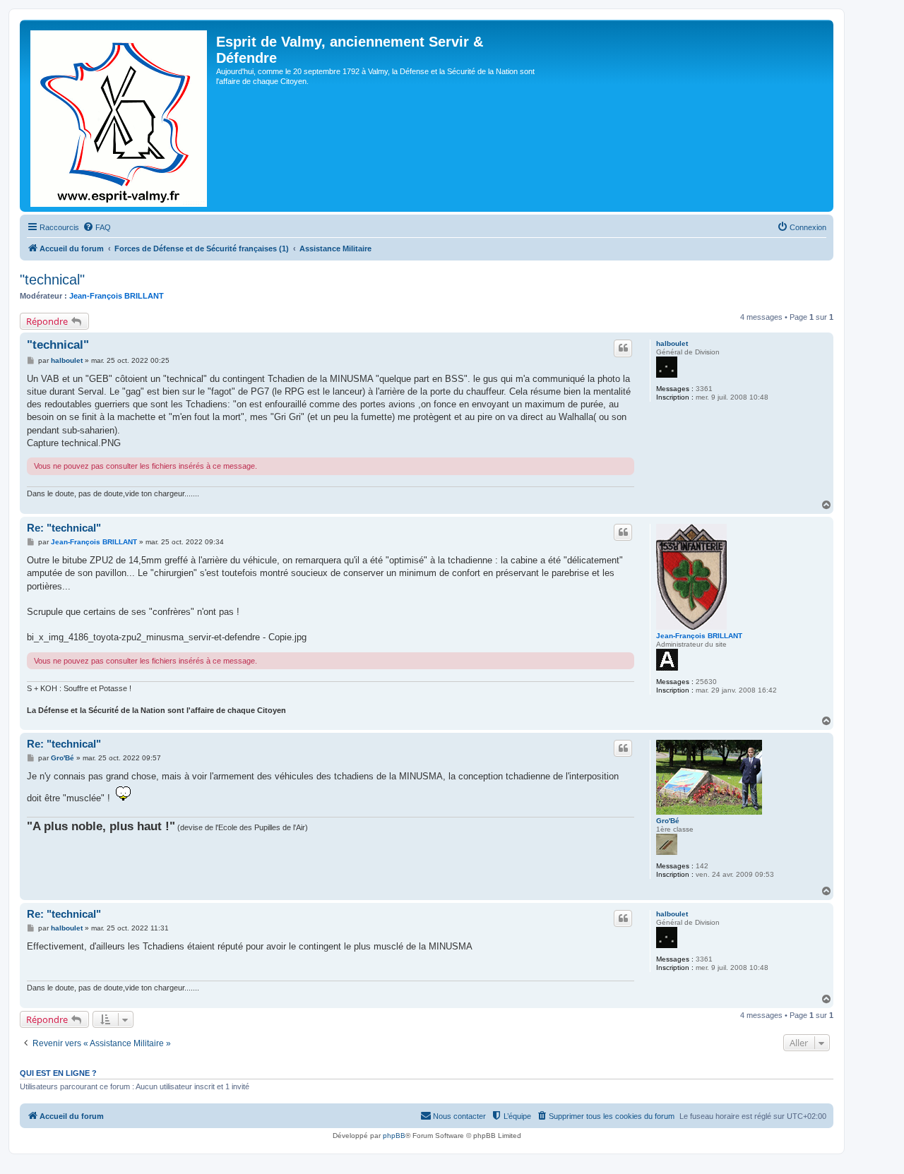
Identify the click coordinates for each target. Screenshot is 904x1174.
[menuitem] (97, 227)
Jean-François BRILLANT (116, 296)
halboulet (672, 343)
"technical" (52, 279)
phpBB (394, 1135)
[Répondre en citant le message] (623, 348)
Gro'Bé (667, 821)
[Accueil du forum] (119, 115)
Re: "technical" (64, 528)
